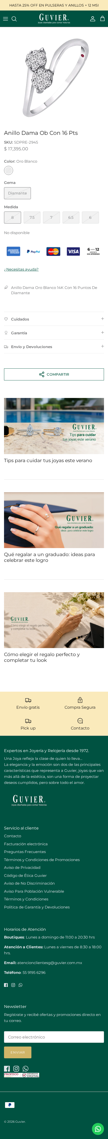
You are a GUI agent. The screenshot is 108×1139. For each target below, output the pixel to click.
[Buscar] (16, 18)
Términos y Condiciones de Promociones (42, 859)
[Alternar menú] (5, 18)
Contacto (12, 836)
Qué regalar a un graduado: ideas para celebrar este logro (49, 557)
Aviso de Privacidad (22, 867)
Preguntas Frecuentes (25, 851)
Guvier (20, 1121)
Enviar (18, 1052)
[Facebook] (6, 985)
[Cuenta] (91, 18)
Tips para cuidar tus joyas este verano (48, 460)
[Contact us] (98, 1129)
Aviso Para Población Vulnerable (34, 891)
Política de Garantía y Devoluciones (37, 907)
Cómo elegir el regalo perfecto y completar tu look (42, 657)
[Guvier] (54, 18)
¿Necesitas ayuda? (21, 269)
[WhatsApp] (20, 985)
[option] (54, 77)
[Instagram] (13, 985)
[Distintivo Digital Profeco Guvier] (21, 1076)
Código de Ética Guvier (25, 875)
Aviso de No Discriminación (29, 883)
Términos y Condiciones (26, 899)
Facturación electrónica (26, 844)
